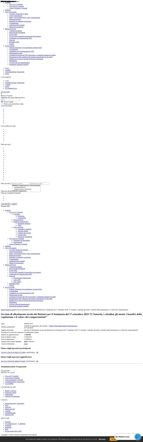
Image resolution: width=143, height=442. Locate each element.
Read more (102, 439)
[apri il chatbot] (138, 437)
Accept (113, 439)
